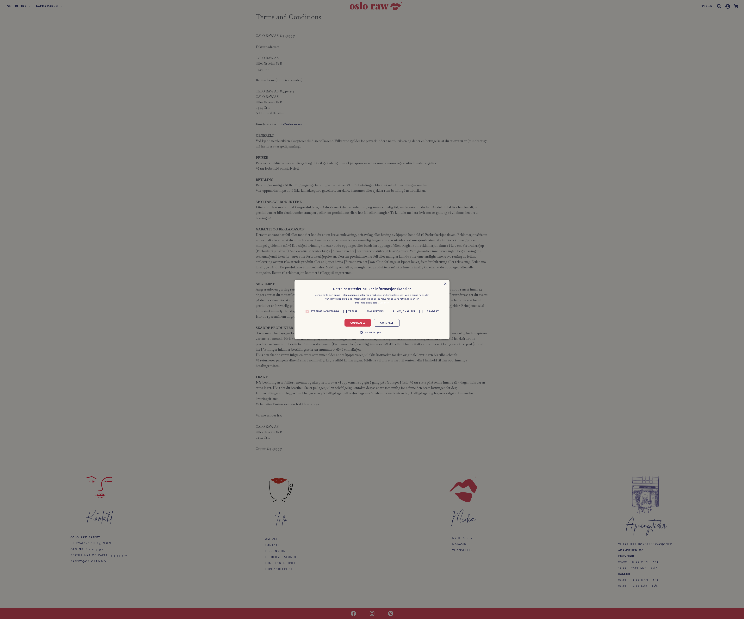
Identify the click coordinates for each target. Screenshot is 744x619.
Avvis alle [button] (387, 322)
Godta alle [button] (357, 322)
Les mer (384, 302)
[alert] (372, 309)
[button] (372, 332)
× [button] (445, 284)
